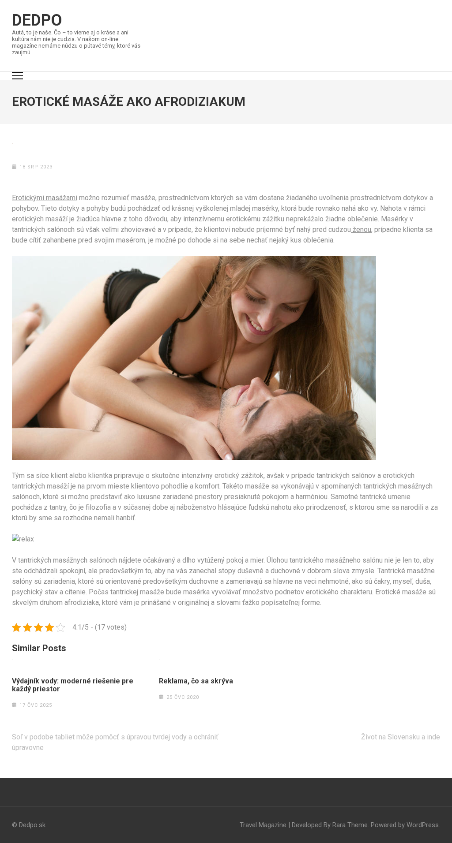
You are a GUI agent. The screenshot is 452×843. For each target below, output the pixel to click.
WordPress (423, 825)
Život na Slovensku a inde (400, 737)
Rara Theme (350, 825)
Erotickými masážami (44, 198)
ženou (361, 229)
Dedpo (37, 20)
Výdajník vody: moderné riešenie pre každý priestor (72, 685)
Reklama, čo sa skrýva (196, 681)
